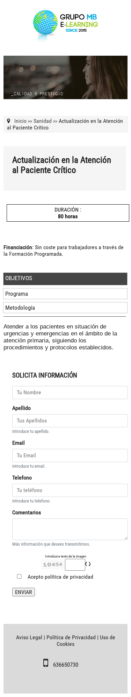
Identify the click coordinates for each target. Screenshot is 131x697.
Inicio (20, 121)
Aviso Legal (29, 637)
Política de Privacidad (71, 637)
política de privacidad (69, 576)
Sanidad (43, 121)
